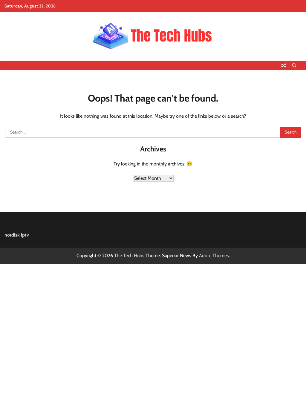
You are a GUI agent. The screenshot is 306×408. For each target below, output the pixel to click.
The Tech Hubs (129, 255)
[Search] (294, 65)
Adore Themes (214, 255)
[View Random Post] (283, 65)
